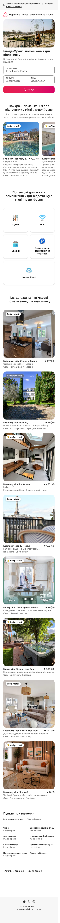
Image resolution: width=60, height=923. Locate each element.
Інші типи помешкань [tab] (13, 819)
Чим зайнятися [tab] (34, 819)
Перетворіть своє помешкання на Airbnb (31, 14)
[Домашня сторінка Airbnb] (5, 14)
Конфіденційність (25, 909)
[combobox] (29, 71)
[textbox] (16, 81)
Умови (38, 909)
